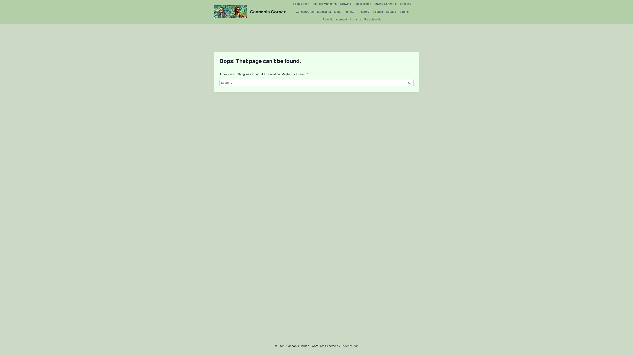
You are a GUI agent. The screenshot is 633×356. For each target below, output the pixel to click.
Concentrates (305, 11)
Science (378, 11)
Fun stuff (350, 11)
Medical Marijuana (325, 3)
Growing (345, 3)
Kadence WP (349, 346)
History (364, 11)
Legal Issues (363, 3)
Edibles (391, 11)
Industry (355, 19)
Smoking (405, 3)
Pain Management (335, 19)
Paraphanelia (373, 19)
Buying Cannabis (385, 3)
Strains (404, 11)
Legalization (301, 3)
